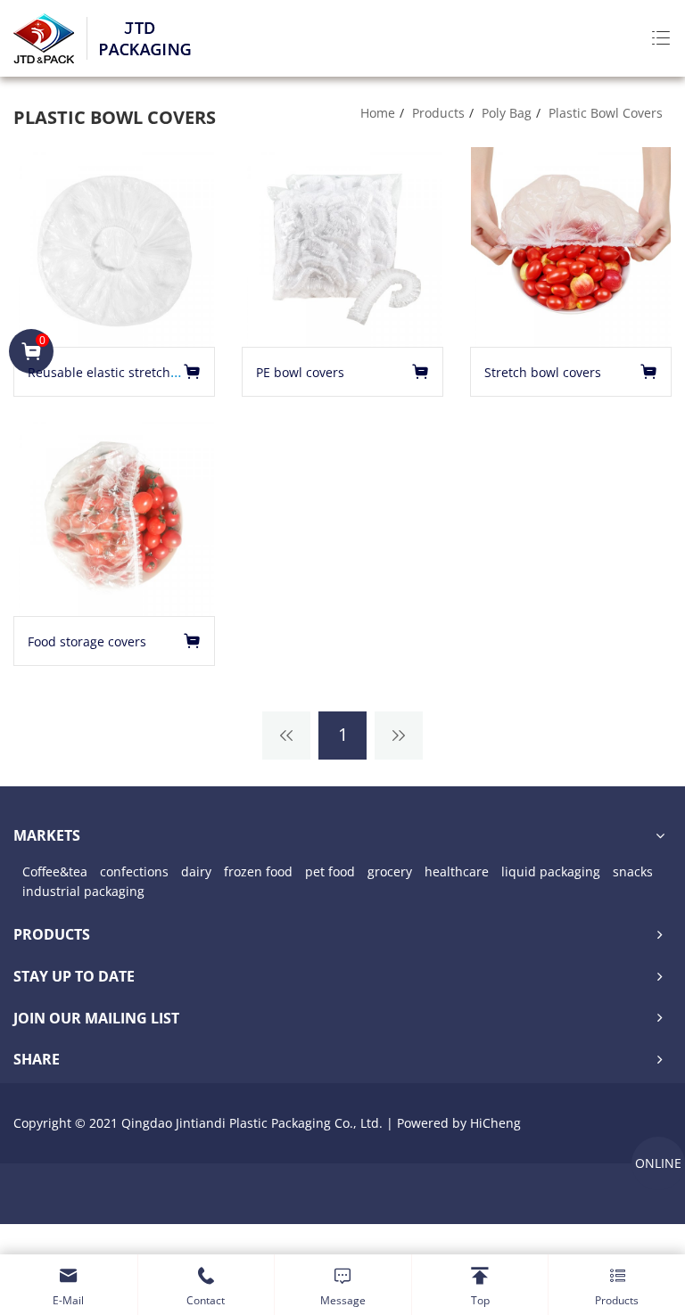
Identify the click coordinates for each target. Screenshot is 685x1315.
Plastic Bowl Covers (606, 112)
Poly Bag (507, 112)
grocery (389, 871)
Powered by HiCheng (459, 1122)
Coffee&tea (54, 871)
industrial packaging (83, 891)
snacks (633, 871)
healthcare (457, 871)
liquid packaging (550, 871)
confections (134, 871)
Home (377, 112)
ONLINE (658, 1163)
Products (438, 112)
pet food (330, 871)
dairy (196, 871)
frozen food (258, 871)
